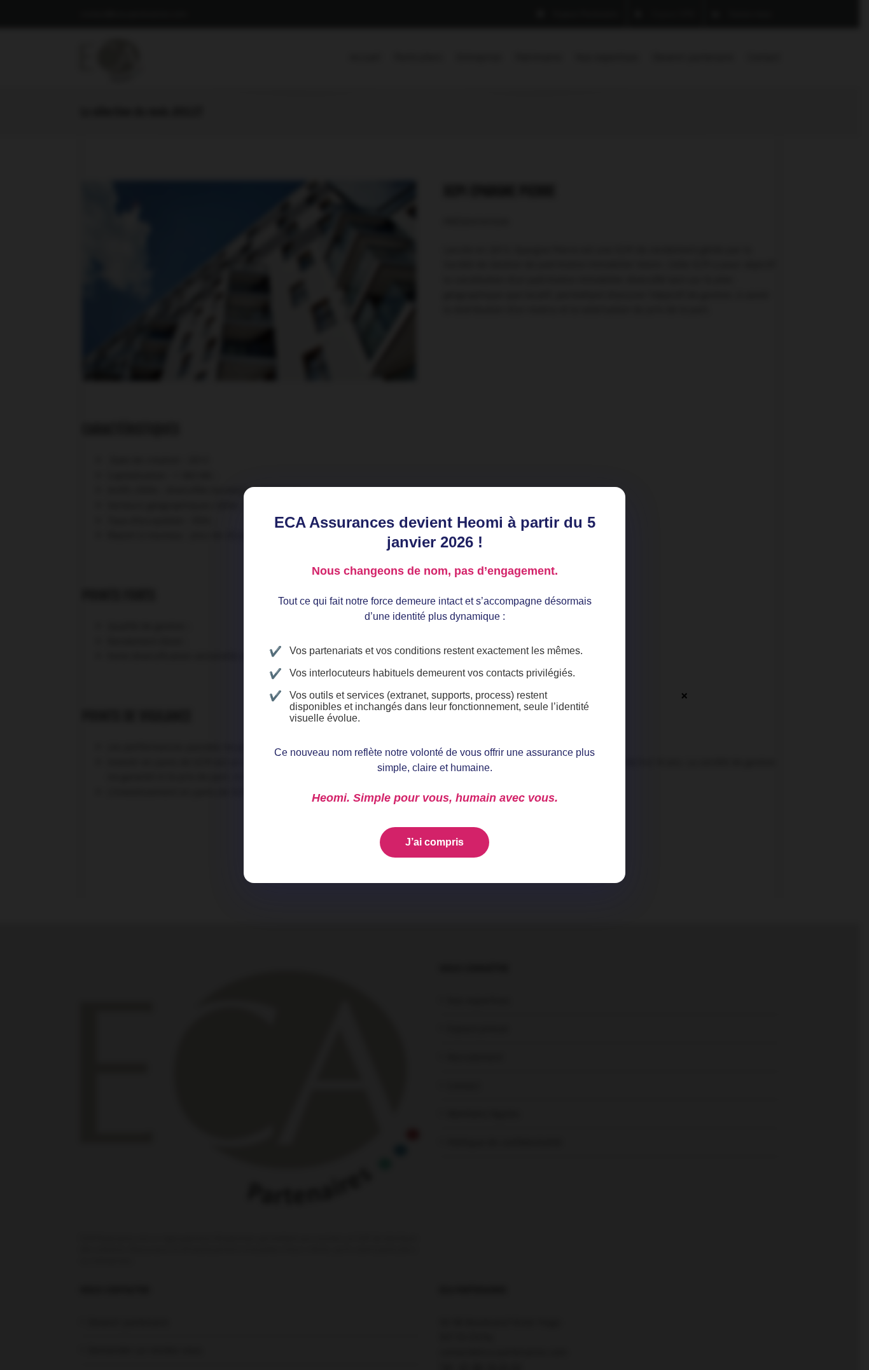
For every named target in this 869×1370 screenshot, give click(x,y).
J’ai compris (434, 842)
